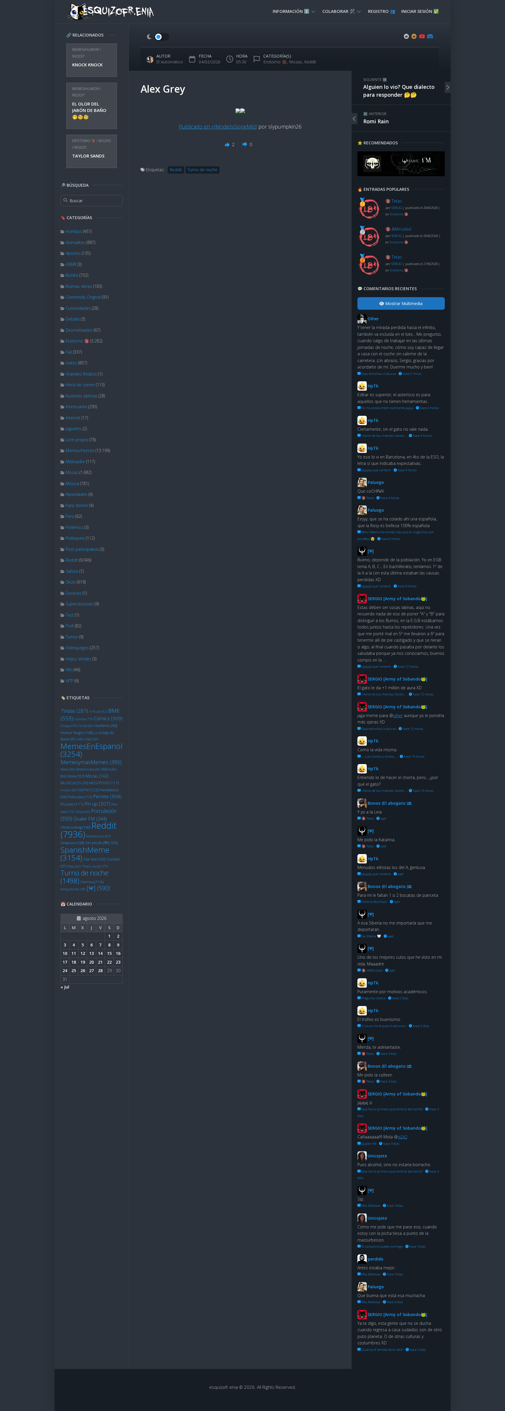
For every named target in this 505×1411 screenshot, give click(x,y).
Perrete (107, 796)
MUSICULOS (74, 782)
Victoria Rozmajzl (374, 901)
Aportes (73, 253)
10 (65, 953)
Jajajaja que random (376, 470)
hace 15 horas (413, 756)
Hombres (105, 725)
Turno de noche (84, 876)
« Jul (64, 987)
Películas (80, 796)
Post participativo (82, 549)
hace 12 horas (407, 666)
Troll (70, 626)
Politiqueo (75, 538)
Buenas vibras (79, 286)
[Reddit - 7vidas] (414, 36)
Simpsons (72, 842)
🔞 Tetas (393, 201)
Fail (69, 352)
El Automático (169, 62)
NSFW (88, 789)
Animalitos (75, 242)
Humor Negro (76, 732)
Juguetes (74, 428)
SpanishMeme (85, 853)
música (68, 790)
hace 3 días (388, 1053)
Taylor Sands (88, 156)
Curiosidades (78, 308)
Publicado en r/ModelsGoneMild (218, 126)
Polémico (74, 527)
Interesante (76, 406)
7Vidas (74, 710)
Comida (83, 719)
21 (100, 962)
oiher (398, 715)
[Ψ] (98, 888)
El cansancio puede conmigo (382, 1246)
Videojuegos (77, 647)
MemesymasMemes (91, 762)
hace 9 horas (406, 586)
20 (91, 962)
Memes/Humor (85, 49)
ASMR (71, 264)
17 (65, 962)
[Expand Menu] (313, 11)
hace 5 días (417, 1349)
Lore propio (77, 439)
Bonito (72, 275)
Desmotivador (79, 330)
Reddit (78, 56)
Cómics (108, 718)
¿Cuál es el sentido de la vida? (382, 1349)
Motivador (75, 461)
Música (72, 483)
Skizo (71, 582)
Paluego (376, 482)
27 (91, 970)
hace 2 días (399, 998)
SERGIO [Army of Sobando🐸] (397, 598)
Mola (76, 776)
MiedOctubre (88, 769)
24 (65, 970)
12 (82, 953)
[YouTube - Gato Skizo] (421, 36)
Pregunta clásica (373, 998)
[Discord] (429, 36)
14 (100, 953)
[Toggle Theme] (157, 37)
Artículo (98, 711)
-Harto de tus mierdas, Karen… (383, 435)
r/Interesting (75, 827)
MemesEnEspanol (91, 750)
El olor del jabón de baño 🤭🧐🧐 (89, 110)
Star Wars (94, 859)
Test (70, 615)
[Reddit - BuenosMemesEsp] (406, 36)
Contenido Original (83, 297)
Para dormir (77, 505)
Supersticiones (80, 604)
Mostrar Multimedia (403, 303)
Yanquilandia (73, 889)
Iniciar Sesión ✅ (420, 11)
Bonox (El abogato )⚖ (390, 803)
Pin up (97, 803)
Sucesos (74, 593)
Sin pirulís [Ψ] (101, 842)
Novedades (76, 494)
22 (109, 962)
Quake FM (90, 819)
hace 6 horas (390, 538)
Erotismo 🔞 (84, 140)
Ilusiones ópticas (81, 396)
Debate (73, 319)
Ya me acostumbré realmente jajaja (387, 408)
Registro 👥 (381, 11)
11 (73, 953)
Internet (73, 417)
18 (73, 962)
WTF (69, 680)
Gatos (71, 363)
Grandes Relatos (81, 374)
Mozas (104, 140)
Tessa (74, 866)
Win (69, 669)
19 (82, 962)
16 (118, 953)
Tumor (72, 637)
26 (82, 970)
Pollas (82, 811)
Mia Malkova (370, 1205)
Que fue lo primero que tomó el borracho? (392, 1109)
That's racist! (95, 866)
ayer (383, 818)
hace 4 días (394, 1302)
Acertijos (74, 231)
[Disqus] (240, 272)
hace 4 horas (429, 408)
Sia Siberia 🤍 (371, 936)
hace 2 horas (411, 373)
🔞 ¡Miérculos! (398, 229)
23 (118, 962)
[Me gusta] (228, 144)
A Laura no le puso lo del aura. (383, 1026)
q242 (402, 1137)
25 (73, 970)
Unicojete (377, 1156)
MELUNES (88, 739)
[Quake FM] (401, 174)
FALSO (85, 725)
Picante (71, 804)
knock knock (87, 64)
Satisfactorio (98, 836)
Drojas (68, 725)
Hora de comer (80, 384)
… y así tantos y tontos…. (379, 756)
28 (100, 970)
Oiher (373, 318)
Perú (70, 516)
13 (91, 953)
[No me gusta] (245, 144)
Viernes (91, 881)
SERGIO (396, 207)
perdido (375, 1259)
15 (109, 953)
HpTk (373, 386)
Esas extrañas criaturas (378, 373)
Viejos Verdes (78, 659)
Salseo (72, 571)
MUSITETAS (104, 782)
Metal (67, 769)
